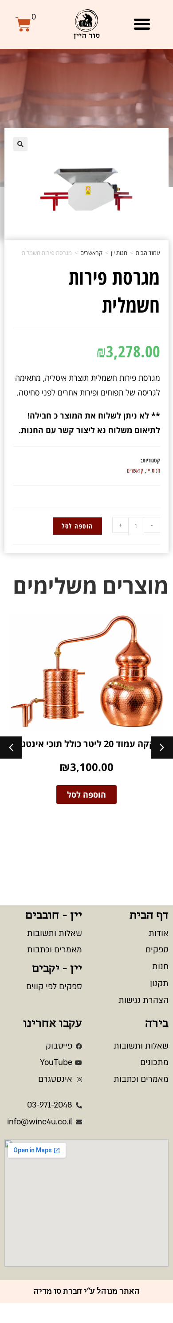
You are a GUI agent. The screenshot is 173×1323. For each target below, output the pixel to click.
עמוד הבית (148, 253)
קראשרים (91, 253)
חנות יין (119, 253)
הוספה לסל (77, 525)
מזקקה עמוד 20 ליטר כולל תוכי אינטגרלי (86, 744)
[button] (142, 24)
